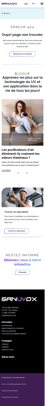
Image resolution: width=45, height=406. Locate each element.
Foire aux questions (9, 331)
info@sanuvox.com (9, 315)
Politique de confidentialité (10, 390)
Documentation (7, 325)
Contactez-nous (7, 350)
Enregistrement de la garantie (13, 328)
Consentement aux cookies (10, 397)
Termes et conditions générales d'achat (14, 384)
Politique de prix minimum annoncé (14, 334)
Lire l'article (6, 170)
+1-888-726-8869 (8, 313)
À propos (5, 344)
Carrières (5, 347)
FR (33, 4)
